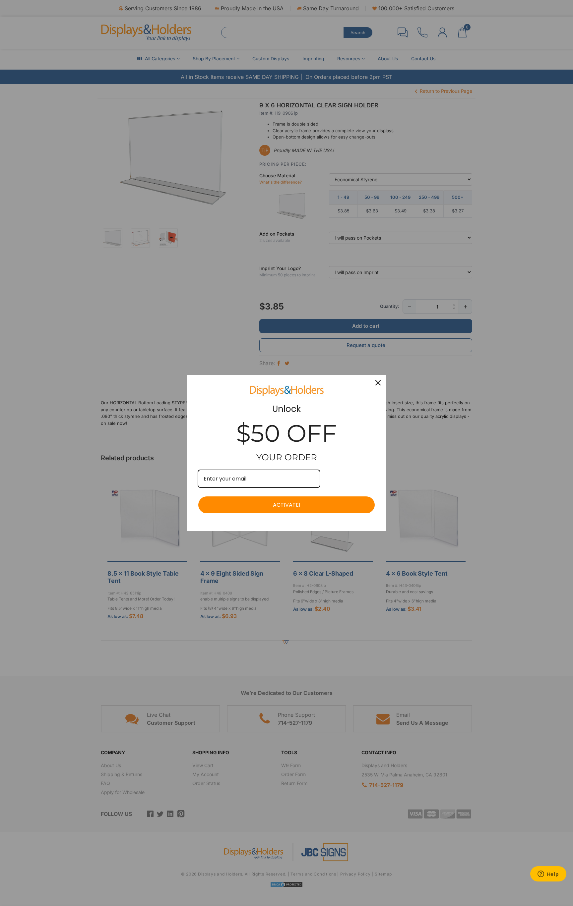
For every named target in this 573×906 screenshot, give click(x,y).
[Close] (378, 383)
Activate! (286, 505)
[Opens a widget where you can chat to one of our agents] (548, 874)
